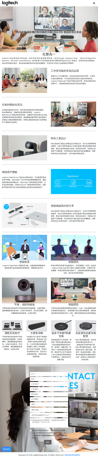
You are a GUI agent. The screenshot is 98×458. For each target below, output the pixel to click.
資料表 (49, 38)
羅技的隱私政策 (48, 435)
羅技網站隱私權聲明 (72, 455)
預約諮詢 (6, 449)
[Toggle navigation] (94, 3)
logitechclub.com (40, 455)
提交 (47, 442)
